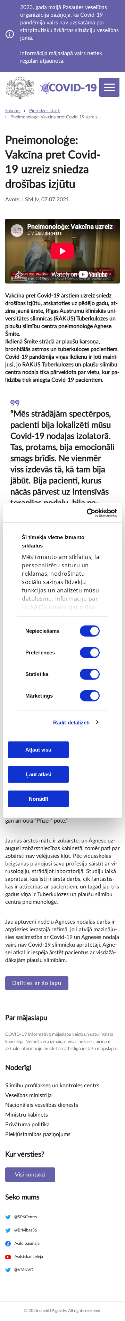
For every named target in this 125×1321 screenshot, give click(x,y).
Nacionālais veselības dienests (41, 1105)
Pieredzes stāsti (44, 111)
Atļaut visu (38, 750)
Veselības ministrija (28, 1095)
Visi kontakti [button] (30, 1175)
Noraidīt (38, 799)
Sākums (12, 111)
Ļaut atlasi (38, 774)
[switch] (90, 652)
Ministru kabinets (26, 1115)
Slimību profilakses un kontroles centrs (52, 1085)
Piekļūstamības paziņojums (37, 1134)
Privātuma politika (27, 1124)
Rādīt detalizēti (71, 722)
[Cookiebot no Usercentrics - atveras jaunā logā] (88, 512)
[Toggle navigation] (109, 87)
